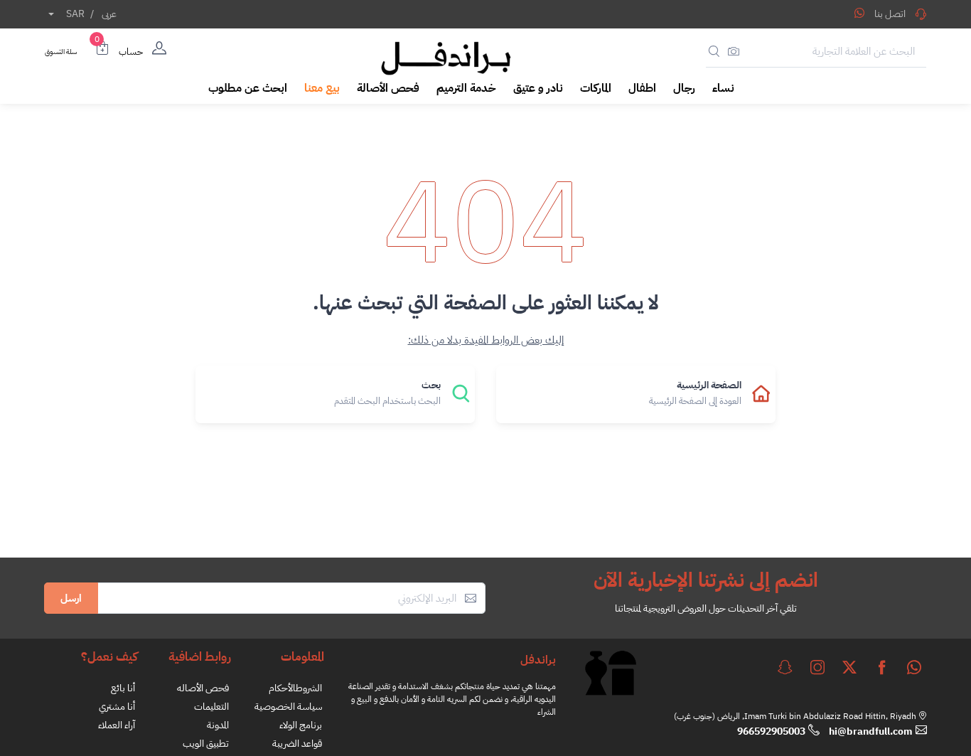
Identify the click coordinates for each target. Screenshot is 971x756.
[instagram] (817, 667)
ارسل (71, 598)
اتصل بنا (890, 13)
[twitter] (849, 667)
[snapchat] (785, 667)
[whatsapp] (914, 667)
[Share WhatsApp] (859, 13)
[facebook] (882, 667)
